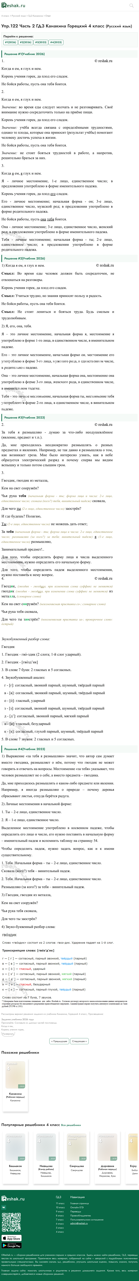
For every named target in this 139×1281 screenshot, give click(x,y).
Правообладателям (80, 1215)
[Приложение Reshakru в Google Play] (11, 1248)
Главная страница (79, 1203)
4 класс (60, 1231)
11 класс (60, 1203)
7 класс (60, 1219)
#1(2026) (10, 42)
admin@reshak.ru (79, 1223)
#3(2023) (40, 42)
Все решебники (71, 1125)
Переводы (75, 1211)
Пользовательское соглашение (86, 1219)
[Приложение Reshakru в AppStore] (11, 1240)
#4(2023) (56, 42)
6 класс (60, 1223)
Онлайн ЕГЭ (77, 1207)
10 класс (60, 1207)
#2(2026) (25, 42)
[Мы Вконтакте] (3, 1207)
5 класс (60, 1227)
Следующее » (79, 1041)
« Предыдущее (59, 1041)
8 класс (60, 1215)
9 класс (60, 1211)
